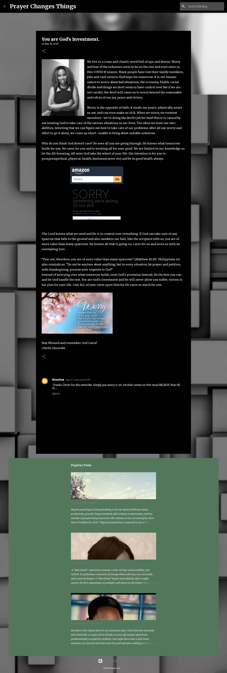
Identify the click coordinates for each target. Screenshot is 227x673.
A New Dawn (78, 563)
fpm (122, 668)
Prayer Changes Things (43, 6)
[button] (44, 51)
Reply (56, 393)
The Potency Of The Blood (86, 623)
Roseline (58, 379)
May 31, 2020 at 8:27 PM (78, 379)
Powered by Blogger (116, 661)
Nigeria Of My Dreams (84, 502)
